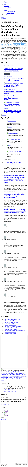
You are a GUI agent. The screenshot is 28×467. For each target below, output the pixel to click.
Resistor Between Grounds (11, 322)
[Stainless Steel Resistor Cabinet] (10, 89)
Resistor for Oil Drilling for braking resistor (13, 70)
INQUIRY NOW (5, 404)
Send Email (3, 419)
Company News (11, 11)
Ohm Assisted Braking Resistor (8, 45)
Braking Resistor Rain (10, 325)
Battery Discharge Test (10, 332)
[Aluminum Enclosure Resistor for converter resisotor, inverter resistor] (6, 108)
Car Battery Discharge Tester (12, 327)
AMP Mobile (16, 372)
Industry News (10, 13)
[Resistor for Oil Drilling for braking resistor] (9, 65)
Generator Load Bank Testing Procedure (11, 374)
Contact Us (6, 14)
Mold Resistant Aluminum (11, 329)
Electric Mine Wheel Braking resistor (12, 86)
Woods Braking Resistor (11, 320)
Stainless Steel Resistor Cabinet (13, 92)
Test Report (10, 7)
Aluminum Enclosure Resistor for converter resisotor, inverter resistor (15, 131)
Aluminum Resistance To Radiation (13, 319)
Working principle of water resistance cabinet (12, 163)
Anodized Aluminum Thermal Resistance (15, 330)
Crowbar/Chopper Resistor (11, 98)
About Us (6, 6)
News (5, 10)
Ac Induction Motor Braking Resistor (14, 326)
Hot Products (4, 372)
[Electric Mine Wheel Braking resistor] (13, 83)
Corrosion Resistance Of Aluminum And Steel (12, 373)
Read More (6, 74)
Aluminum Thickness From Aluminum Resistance (11, 378)
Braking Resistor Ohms (10, 333)
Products (6, 8)
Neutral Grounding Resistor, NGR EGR (12, 105)
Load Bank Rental (9, 323)
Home (5, 4)
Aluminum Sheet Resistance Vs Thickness (14, 44)
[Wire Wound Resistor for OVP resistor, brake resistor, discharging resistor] (9, 145)
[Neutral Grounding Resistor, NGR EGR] (11, 102)
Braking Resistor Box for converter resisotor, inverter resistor (14, 80)
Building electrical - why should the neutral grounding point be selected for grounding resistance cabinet (15, 210)
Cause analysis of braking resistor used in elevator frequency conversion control (14, 195)
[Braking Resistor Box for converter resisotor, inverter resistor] (8, 76)
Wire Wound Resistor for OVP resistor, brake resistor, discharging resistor (14, 149)
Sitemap (10, 372)
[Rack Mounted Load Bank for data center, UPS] (14, 139)
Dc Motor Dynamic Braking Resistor (13, 375)
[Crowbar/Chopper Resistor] (9, 96)
